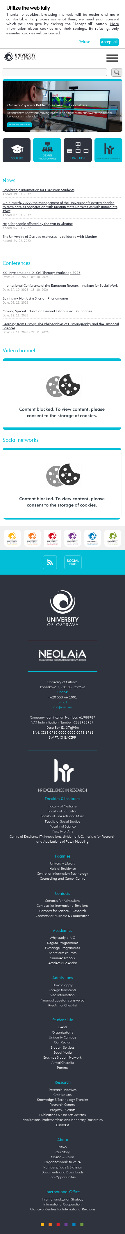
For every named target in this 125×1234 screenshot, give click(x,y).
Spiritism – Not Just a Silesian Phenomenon (35, 298)
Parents (62, 1068)
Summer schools (62, 958)
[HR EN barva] (108, 150)
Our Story (63, 1152)
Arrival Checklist (62, 1063)
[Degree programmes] (47, 150)
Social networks (21, 440)
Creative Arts (62, 1095)
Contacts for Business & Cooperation (63, 916)
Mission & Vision (62, 1157)
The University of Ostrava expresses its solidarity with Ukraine (50, 237)
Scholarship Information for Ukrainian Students (38, 190)
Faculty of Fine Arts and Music (62, 816)
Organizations (62, 1032)
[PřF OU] (92, 538)
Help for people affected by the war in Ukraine (38, 224)
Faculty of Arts (62, 831)
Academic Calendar (62, 963)
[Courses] (17, 150)
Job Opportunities (63, 1177)
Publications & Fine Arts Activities (62, 1115)
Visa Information (62, 995)
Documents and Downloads (62, 1172)
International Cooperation (62, 1204)
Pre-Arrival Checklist (62, 1005)
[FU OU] (52, 538)
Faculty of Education (63, 811)
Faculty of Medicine (62, 806)
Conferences (17, 263)
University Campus (62, 1037)
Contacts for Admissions (62, 901)
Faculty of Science (63, 826)
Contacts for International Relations (62, 906)
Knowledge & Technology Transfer (62, 1100)
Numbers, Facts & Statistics (62, 1167)
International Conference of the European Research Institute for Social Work (60, 286)
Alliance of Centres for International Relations (62, 1209)
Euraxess (62, 1125)
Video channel (19, 350)
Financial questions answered (63, 1000)
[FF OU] (72, 538)
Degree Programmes (62, 943)
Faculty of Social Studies (62, 821)
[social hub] (73, 562)
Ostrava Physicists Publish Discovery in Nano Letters (47, 105)
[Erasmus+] (78, 150)
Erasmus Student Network (62, 1057)
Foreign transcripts (62, 990)
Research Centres (62, 1105)
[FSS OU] (12, 538)
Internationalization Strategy (62, 1199)
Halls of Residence (62, 869)
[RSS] (50, 562)
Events (62, 1027)
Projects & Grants (62, 1110)
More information (19, 125)
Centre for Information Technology (62, 874)
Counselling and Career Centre (62, 879)
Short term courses (62, 953)
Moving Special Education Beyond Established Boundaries (47, 311)
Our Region (62, 1042)
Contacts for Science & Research (62, 911)
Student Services (62, 1048)
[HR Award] (62, 775)
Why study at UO (62, 938)
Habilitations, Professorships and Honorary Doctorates (62, 1120)
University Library (62, 863)
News (9, 180)
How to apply (63, 985)
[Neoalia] (62, 655)
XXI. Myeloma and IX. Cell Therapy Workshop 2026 (42, 273)
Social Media (62, 1053)
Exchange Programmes (62, 948)
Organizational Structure (62, 1162)
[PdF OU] (32, 538)
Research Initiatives (62, 1090)
